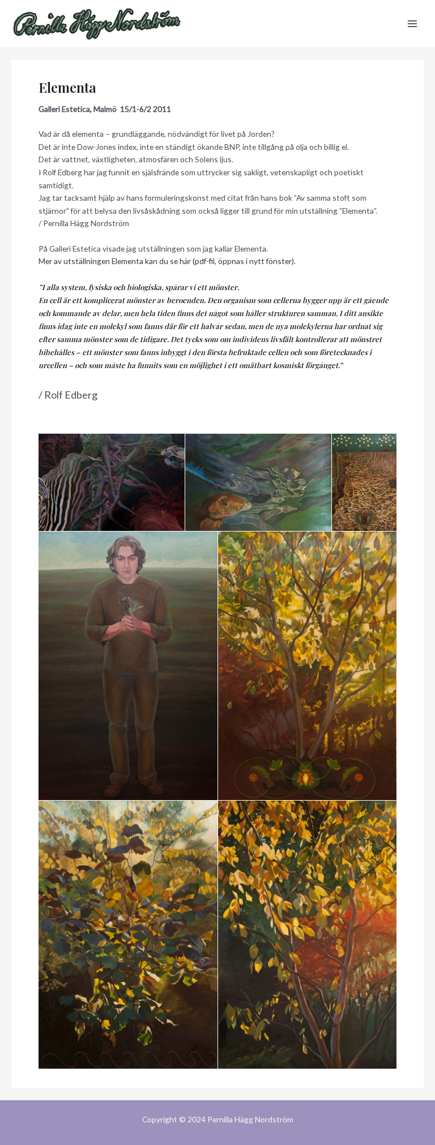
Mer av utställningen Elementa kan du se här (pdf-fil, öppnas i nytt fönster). (167, 261)
